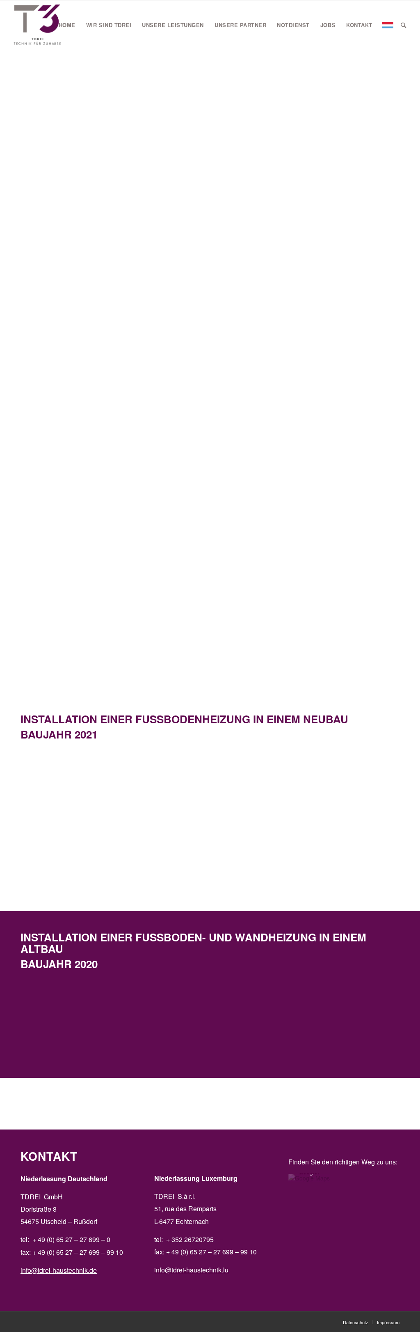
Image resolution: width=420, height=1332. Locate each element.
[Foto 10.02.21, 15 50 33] (361, 795)
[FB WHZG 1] (286, 1025)
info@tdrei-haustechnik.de (59, 1270)
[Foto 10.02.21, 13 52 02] (58, 858)
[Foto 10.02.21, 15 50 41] (286, 795)
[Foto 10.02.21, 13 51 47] (210, 795)
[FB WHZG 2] (361, 1025)
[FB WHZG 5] (58, 1025)
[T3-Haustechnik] (37, 25)
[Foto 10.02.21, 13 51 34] (134, 795)
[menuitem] (67, 25)
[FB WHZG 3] (134, 1025)
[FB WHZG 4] (210, 1025)
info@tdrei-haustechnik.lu (191, 1269)
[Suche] (403, 25)
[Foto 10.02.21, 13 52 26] (58, 795)
